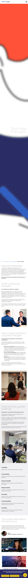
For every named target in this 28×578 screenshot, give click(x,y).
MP (2, 261)
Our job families (13, 261)
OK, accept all (5, 575)
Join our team (6, 261)
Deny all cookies (15, 575)
